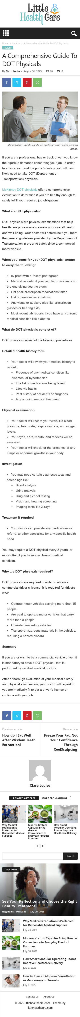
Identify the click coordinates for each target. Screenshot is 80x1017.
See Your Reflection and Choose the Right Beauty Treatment (39, 903)
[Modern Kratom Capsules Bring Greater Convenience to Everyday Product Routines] (40, 814)
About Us (49, 996)
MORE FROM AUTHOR (55, 798)
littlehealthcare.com (40, 1007)
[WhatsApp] (37, 82)
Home (5, 43)
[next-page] (42, 846)
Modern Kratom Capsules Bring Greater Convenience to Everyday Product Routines (38, 831)
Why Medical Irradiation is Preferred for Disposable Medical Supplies (13, 830)
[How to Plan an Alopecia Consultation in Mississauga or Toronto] (11, 980)
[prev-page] (37, 846)
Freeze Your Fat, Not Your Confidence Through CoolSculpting (61, 742)
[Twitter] (16, 82)
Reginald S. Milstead (14, 911)
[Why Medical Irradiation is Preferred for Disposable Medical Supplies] (14, 814)
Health (16, 43)
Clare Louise (13, 71)
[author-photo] (40, 770)
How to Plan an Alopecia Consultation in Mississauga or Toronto (49, 978)
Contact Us (32, 996)
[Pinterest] (27, 82)
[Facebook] (6, 82)
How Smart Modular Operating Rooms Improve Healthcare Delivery (65, 829)
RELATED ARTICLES (24, 798)
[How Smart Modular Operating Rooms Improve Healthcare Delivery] (66, 814)
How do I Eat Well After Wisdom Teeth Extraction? (19, 740)
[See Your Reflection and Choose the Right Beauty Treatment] (40, 889)
